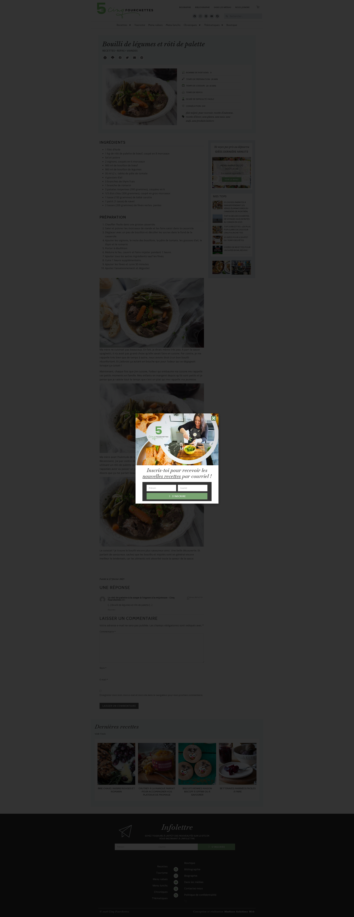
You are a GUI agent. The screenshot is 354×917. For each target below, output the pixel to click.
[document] (177, 458)
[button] (214, 418)
